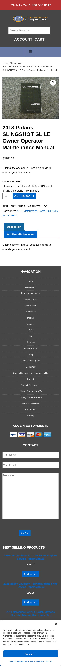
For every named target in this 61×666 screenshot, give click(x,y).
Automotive (30, 287)
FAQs (30, 330)
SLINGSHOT (26, 66)
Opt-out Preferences (30, 385)
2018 (36, 66)
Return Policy (30, 348)
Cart (39, 39)
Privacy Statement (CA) (30, 391)
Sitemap (30, 416)
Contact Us (30, 409)
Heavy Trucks (30, 299)
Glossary (30, 324)
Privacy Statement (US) (30, 397)
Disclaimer (30, 367)
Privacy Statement (36, 661)
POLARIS (13, 66)
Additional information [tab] (20, 234)
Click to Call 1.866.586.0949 (31, 5)
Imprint (49, 661)
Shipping (31, 342)
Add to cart (24, 196)
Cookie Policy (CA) (31, 360)
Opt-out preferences (18, 661)
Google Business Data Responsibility (30, 373)
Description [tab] (14, 226)
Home (5, 63)
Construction (30, 305)
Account (23, 39)
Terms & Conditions (30, 403)
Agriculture (31, 311)
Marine (30, 318)
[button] (56, 623)
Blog (30, 354)
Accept (30, 653)
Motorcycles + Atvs (34, 211)
